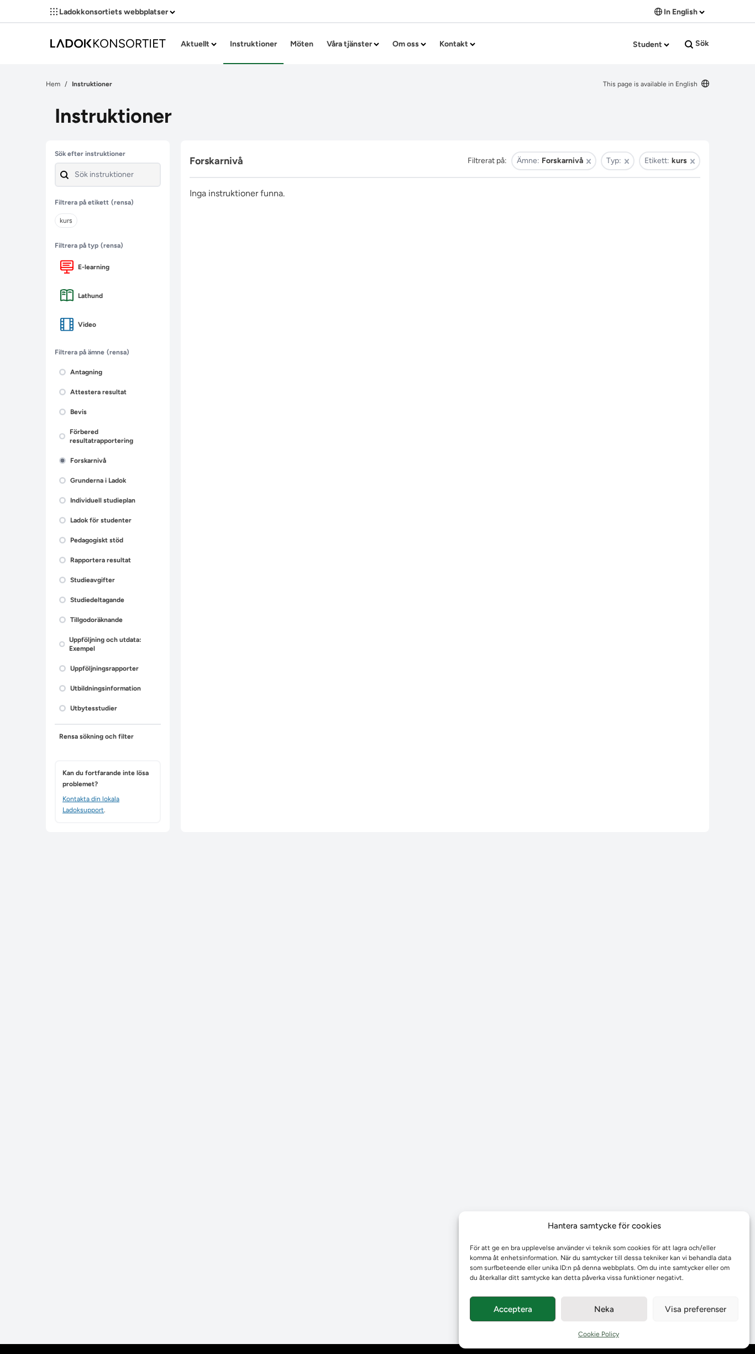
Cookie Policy (598, 1334)
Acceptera (513, 1309)
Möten (301, 44)
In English (680, 12)
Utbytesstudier (93, 708)
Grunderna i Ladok (98, 480)
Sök (701, 43)
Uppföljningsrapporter (104, 668)
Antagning (86, 372)
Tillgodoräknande (96, 620)
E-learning (93, 267)
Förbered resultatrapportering (101, 436)
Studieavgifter (92, 580)
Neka (604, 1309)
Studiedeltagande (97, 600)
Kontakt (454, 44)
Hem (53, 84)
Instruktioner (253, 44)
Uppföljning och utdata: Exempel (105, 644)
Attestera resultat (98, 392)
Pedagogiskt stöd (96, 540)
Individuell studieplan (102, 500)
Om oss (406, 44)
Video (87, 324)
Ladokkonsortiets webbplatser (113, 12)
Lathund (90, 296)
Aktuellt (196, 44)
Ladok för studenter (101, 520)
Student (648, 44)
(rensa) (122, 202)
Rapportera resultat (100, 560)
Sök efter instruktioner (90, 154)
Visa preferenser (695, 1309)
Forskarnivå (88, 460)
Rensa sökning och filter (96, 736)
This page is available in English (651, 84)
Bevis (78, 412)
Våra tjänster (350, 44)
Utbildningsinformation (105, 688)
